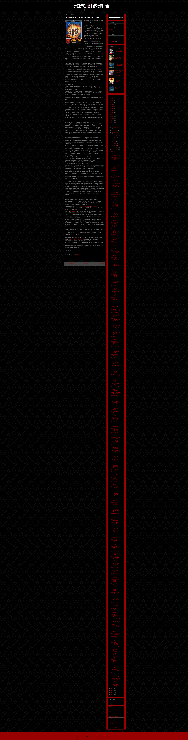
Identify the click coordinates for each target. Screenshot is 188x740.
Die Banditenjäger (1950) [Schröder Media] (115, 166)
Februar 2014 (115, 147)
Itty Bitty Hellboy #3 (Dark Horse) (115, 580)
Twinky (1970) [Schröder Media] (114, 483)
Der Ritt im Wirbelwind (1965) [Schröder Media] (114, 237)
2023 (111, 104)
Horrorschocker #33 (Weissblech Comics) (115, 413)
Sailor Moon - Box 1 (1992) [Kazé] (115, 679)
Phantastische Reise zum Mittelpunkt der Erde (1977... (115, 397)
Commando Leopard (84, 206)
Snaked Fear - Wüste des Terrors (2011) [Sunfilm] (115, 626)
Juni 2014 (114, 139)
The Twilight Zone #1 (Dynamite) (115, 527)
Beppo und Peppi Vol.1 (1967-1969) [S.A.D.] (119, 80)
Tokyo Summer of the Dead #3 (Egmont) (115, 441)
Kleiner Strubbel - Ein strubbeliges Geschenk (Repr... (115, 332)
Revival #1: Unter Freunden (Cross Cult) (115, 434)
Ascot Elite (75, 256)
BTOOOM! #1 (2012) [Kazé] (115, 248)
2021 (111, 108)
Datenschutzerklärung (91, 10)
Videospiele (111, 41)
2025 (111, 100)
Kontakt (81, 10)
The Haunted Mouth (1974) (115, 191)
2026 (111, 98)
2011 (111, 692)
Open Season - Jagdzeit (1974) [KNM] (115, 376)
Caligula (74, 211)
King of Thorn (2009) (114, 422)
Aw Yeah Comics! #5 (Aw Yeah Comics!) (115, 536)
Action (70, 256)
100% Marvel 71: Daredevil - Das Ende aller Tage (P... (115, 187)
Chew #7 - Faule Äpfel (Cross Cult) (115, 306)
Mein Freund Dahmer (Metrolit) (114, 298)
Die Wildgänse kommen (76, 239)
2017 (111, 116)
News (110, 34)
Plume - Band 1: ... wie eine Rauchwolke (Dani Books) (115, 488)
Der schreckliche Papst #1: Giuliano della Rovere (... (115, 172)
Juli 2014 (114, 137)
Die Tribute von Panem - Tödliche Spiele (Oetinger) (119, 57)
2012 (111, 690)
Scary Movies (112, 723)
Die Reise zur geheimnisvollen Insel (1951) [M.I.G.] (115, 314)
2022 (111, 106)
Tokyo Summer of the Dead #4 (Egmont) (115, 205)
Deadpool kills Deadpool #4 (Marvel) (114, 589)
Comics (110, 24)
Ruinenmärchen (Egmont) (115, 223)
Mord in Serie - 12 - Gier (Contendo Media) (115, 196)
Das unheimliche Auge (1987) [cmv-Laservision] (119, 50)
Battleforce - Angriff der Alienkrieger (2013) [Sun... (115, 661)
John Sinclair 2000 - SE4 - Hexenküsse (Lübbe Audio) (115, 683)
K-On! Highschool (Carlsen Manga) (115, 380)
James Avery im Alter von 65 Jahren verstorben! (115, 649)
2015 (111, 120)
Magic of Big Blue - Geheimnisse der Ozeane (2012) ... (115, 282)
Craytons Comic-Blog (114, 701)
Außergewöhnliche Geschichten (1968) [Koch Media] (115, 407)
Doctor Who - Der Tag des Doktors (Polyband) (115, 388)
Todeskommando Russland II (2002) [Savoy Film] (115, 465)
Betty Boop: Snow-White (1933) (114, 371)
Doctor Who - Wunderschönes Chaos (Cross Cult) (115, 558)
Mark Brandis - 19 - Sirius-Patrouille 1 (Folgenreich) (119, 64)
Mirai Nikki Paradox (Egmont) (114, 478)
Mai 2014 (114, 141)
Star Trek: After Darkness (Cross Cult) (114, 402)
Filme (80, 256)
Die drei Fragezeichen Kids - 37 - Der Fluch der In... (115, 230)
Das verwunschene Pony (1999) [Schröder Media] (115, 253)
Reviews (84, 256)
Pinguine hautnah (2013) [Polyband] (115, 177)
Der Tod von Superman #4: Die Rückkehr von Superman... (115, 265)
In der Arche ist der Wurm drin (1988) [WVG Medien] (115, 350)
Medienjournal (112, 706)
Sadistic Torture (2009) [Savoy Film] (115, 524)
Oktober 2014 (115, 130)
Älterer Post (100, 264)
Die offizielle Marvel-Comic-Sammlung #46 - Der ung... (115, 343)
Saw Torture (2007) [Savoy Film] (115, 615)
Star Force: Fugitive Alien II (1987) (115, 158)
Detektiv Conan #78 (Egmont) (115, 358)
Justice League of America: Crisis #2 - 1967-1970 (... (115, 620)
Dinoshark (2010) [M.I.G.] (115, 355)
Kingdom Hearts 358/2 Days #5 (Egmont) (115, 666)
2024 (111, 102)
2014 (111, 122)
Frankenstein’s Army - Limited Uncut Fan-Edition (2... (115, 575)
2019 (111, 112)
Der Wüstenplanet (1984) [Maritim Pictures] (115, 338)
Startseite (67, 10)
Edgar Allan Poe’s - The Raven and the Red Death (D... (115, 569)
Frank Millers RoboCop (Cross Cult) (114, 213)
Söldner (89, 256)
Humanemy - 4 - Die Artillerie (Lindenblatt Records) (115, 610)
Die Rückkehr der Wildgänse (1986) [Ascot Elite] (115, 259)
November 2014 (115, 127)
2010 (111, 694)
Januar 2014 (115, 149)
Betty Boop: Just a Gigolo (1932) (115, 438)
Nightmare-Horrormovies (114, 716)
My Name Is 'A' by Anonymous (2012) (115, 271)
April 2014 (114, 143)
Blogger (111, 737)
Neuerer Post (69, 264)
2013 (111, 688)
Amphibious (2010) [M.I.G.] (115, 670)
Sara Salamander (113, 718)
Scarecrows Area (113, 721)
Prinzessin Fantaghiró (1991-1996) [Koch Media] (115, 644)
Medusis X (111, 711)
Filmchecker (111, 704)
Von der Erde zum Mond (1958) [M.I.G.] (115, 201)
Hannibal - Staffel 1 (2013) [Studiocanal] (115, 594)
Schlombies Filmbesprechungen (113, 726)
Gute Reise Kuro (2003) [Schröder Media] (115, 218)
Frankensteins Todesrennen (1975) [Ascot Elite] (115, 276)
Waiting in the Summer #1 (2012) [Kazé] (115, 531)
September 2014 (115, 132)
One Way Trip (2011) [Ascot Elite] (118, 87)
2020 (111, 110)
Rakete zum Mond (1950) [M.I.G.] (115, 634)
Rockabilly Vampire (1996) (115, 310)
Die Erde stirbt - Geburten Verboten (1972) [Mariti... (115, 504)
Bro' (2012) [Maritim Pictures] (114, 585)
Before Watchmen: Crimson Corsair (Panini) (115, 674)
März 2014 (114, 145)
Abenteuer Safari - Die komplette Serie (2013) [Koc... (115, 293)
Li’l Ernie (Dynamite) (114, 520)
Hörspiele (111, 29)
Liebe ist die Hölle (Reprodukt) (115, 393)
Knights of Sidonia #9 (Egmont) (115, 425)
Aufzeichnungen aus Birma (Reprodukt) (115, 367)
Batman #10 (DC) (115, 469)
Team (74, 10)
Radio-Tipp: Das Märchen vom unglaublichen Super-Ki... (115, 243)
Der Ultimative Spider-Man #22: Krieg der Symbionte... (115, 598)
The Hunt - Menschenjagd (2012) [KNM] (115, 418)
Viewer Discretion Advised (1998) (115, 209)
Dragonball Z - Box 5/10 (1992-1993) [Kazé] (114, 473)
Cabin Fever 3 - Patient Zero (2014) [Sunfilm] (115, 182)
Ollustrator (99, 737)
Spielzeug (111, 39)
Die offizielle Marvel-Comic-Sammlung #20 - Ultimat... (115, 638)
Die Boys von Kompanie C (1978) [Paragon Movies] (114, 542)
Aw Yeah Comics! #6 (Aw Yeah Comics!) (115, 499)
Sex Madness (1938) (114, 226)
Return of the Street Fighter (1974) (115, 456)
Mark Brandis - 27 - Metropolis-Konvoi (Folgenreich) (115, 548)
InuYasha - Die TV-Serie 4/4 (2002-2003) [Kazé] (114, 604)
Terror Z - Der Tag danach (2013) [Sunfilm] (115, 553)
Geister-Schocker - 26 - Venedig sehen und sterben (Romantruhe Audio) (116, 73)
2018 (111, 114)
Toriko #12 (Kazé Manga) (115, 162)
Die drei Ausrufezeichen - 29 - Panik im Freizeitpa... (115, 320)
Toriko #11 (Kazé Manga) (115, 630)
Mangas (111, 31)
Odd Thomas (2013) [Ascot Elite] (115, 362)
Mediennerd (111, 709)
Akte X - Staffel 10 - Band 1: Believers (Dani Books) (115, 655)
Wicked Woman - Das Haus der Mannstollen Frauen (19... (115, 515)
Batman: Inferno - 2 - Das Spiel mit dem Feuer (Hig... (115, 509)
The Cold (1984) (115, 346)
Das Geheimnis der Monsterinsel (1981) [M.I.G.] (115, 446)
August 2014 (115, 135)
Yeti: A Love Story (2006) (115, 384)
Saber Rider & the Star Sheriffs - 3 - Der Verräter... (115, 452)
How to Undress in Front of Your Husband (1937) (115, 287)
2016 (111, 118)
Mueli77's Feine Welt (114, 714)
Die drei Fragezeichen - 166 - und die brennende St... (115, 153)
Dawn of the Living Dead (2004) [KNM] (115, 429)
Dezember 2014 (115, 124)
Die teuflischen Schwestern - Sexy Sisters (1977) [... (115, 493)
